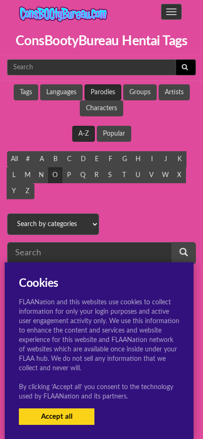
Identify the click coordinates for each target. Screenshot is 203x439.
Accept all (57, 416)
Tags (26, 92)
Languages (61, 92)
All (14, 159)
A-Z (83, 133)
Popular (114, 133)
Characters (101, 108)
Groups (140, 92)
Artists (174, 92)
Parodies (103, 92)
